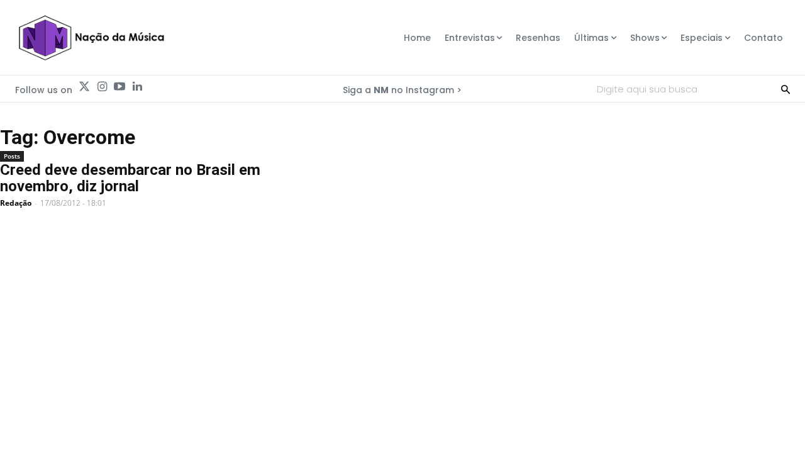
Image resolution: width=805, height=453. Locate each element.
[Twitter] (84, 86)
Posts (12, 156)
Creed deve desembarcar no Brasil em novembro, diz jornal (130, 178)
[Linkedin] (137, 86)
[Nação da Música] (91, 38)
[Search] (785, 89)
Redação (15, 203)
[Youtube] (119, 86)
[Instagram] (102, 86)
